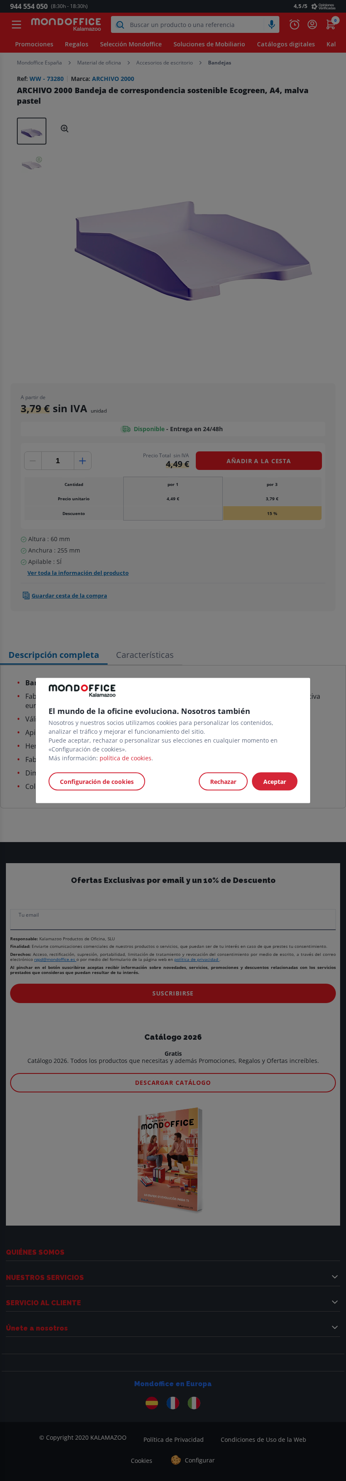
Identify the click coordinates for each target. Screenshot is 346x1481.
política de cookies (125, 758)
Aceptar (274, 782)
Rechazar (223, 782)
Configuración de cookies (97, 782)
